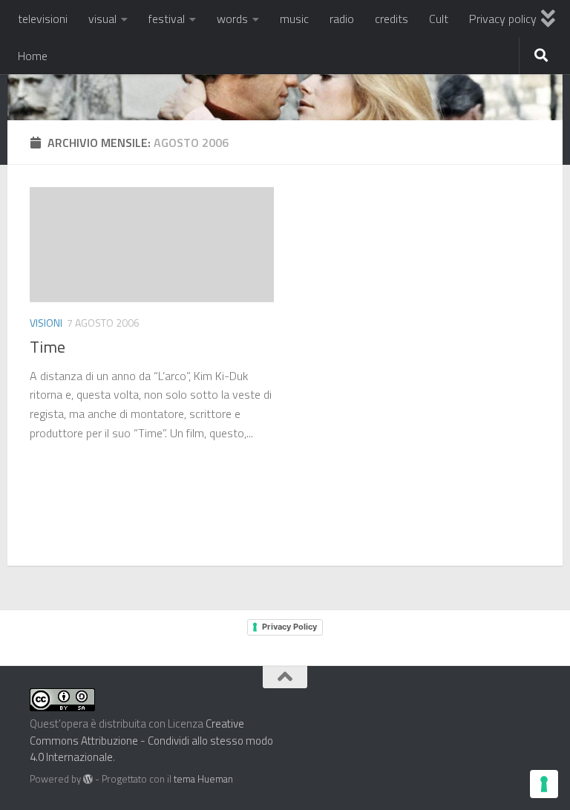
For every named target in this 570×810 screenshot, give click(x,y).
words (232, 18)
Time (47, 346)
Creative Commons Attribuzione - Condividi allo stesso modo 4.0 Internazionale (151, 740)
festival (166, 18)
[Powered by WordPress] (88, 779)
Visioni (46, 322)
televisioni (43, 18)
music (294, 18)
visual (102, 18)
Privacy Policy (289, 626)
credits (391, 18)
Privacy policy (503, 18)
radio (342, 18)
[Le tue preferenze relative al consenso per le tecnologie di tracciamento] (544, 784)
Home (33, 56)
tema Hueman (203, 778)
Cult (438, 18)
